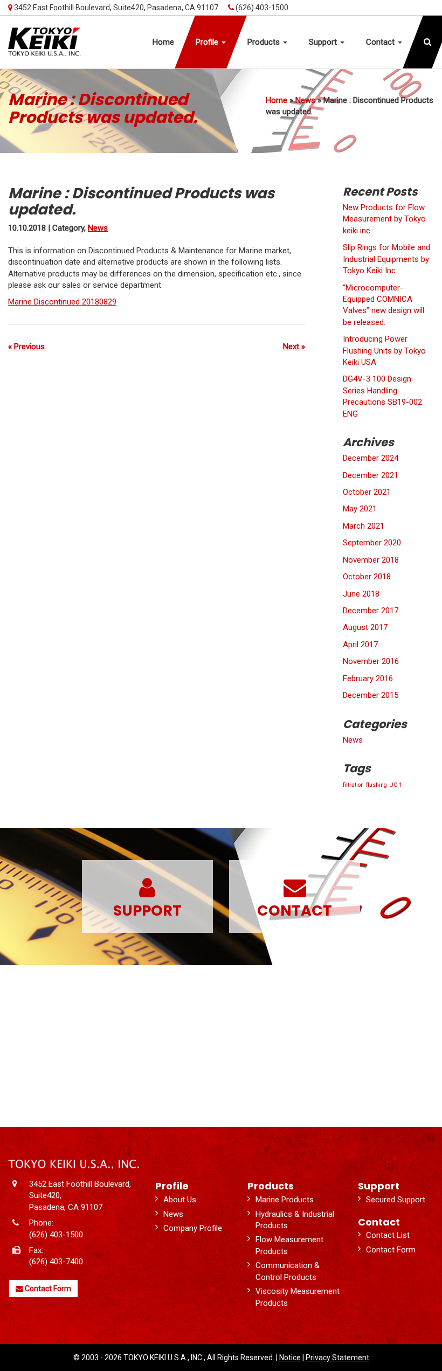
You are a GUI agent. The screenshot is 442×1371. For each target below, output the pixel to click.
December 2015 (370, 695)
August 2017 (365, 627)
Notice (290, 1357)
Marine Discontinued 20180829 (62, 302)
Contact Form (47, 1288)
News (305, 100)
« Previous (26, 346)
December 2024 (370, 458)
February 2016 (368, 678)
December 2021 (370, 475)
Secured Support (395, 1199)
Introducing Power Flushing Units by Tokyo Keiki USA (384, 350)
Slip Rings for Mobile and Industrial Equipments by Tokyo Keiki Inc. (386, 259)
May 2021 (360, 509)
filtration (353, 784)
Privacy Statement (337, 1357)
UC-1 (395, 784)
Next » (294, 346)
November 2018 (371, 560)
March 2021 (363, 526)
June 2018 (361, 594)
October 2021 (367, 492)
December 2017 (370, 610)
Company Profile (192, 1228)
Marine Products (284, 1199)
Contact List (388, 1235)
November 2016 (371, 661)
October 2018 (367, 576)
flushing (376, 784)
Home (276, 100)
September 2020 (372, 543)
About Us (179, 1199)
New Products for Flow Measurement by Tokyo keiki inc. (384, 219)
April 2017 (360, 644)
